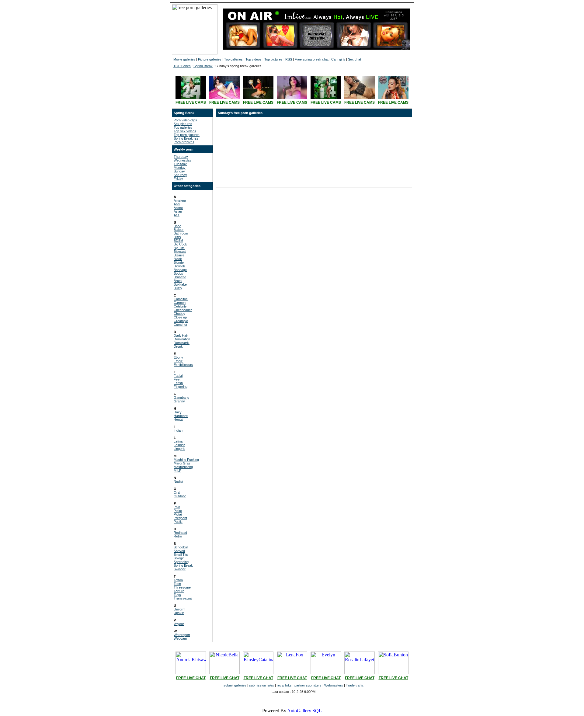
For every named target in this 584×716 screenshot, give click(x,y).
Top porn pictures (187, 135)
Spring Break (203, 66)
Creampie (181, 321)
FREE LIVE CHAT (191, 678)
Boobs (178, 273)
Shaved (179, 551)
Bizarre (179, 255)
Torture (179, 591)
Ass (176, 215)
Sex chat (354, 59)
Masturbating (183, 467)
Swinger (180, 569)
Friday (178, 178)
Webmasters (333, 685)
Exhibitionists (183, 365)
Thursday (181, 156)
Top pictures (273, 59)
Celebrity (180, 306)
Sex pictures (183, 124)
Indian (178, 430)
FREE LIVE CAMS (191, 102)
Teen (177, 584)
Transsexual (183, 598)
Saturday (180, 175)
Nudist (178, 481)
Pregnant (180, 518)
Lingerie (179, 448)
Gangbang (181, 397)
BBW (177, 237)
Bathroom (181, 233)
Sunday (179, 171)
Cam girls (338, 59)
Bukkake (180, 284)
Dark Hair (181, 335)
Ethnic (178, 361)
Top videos (253, 59)
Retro (178, 536)
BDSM (178, 240)
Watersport (182, 635)
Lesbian (179, 445)
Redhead (180, 532)
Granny (179, 401)
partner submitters (308, 685)
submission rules (261, 685)
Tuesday (180, 164)
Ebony (178, 357)
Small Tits (181, 554)
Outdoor (180, 496)
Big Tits (179, 248)
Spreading (181, 562)
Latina (178, 441)
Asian (178, 211)
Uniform (179, 609)
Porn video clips (185, 120)
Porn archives (184, 142)
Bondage (180, 270)
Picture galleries (209, 59)
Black (178, 259)
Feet (177, 379)
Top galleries (233, 59)
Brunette (180, 277)
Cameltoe (181, 299)
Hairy (178, 412)
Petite (178, 511)
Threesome (182, 587)
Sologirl (179, 558)
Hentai (178, 419)
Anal (177, 204)
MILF (177, 470)
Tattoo (178, 580)
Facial (178, 375)
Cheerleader (183, 310)
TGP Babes (182, 66)
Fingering (180, 386)
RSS (288, 59)
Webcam (180, 638)
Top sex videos (185, 131)
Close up (180, 317)
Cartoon (180, 302)
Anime (178, 208)
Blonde (179, 262)
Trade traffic (355, 685)
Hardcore (181, 416)
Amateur (180, 200)
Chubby (179, 313)
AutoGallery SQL (304, 710)
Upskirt (179, 613)
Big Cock (180, 244)
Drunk (178, 346)
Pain (177, 507)
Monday (180, 167)
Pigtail (178, 514)
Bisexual (180, 251)
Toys (177, 594)
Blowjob (179, 266)
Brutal (178, 281)
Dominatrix (181, 343)
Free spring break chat (311, 59)
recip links (284, 685)
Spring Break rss (186, 138)
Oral (177, 492)
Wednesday (182, 160)
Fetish (178, 383)
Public (178, 521)
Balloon (179, 229)
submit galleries (235, 685)
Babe (177, 226)
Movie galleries (184, 59)
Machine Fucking (186, 459)
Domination (182, 339)
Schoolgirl (181, 547)
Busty (178, 288)
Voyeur (179, 624)
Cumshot (180, 324)
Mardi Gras (182, 463)
